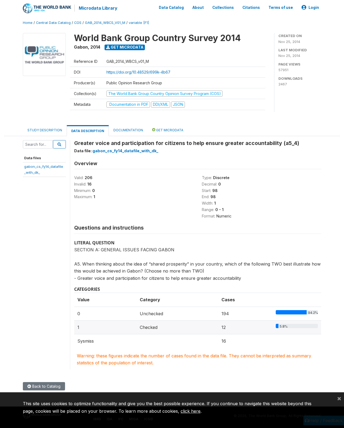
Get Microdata (127, 47)
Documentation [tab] (128, 130)
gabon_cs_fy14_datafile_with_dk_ (125, 150)
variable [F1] (139, 23)
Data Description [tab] (87, 131)
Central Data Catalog (53, 23)
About (198, 7)
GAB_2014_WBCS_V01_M (105, 23)
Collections (223, 7)
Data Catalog (171, 7)
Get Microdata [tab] (169, 130)
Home (28, 23)
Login (314, 7)
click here (190, 411)
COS (77, 23)
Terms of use (280, 7)
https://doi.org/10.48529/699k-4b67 (138, 72)
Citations (251, 7)
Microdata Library (98, 8)
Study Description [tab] (44, 130)
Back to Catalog (45, 386)
